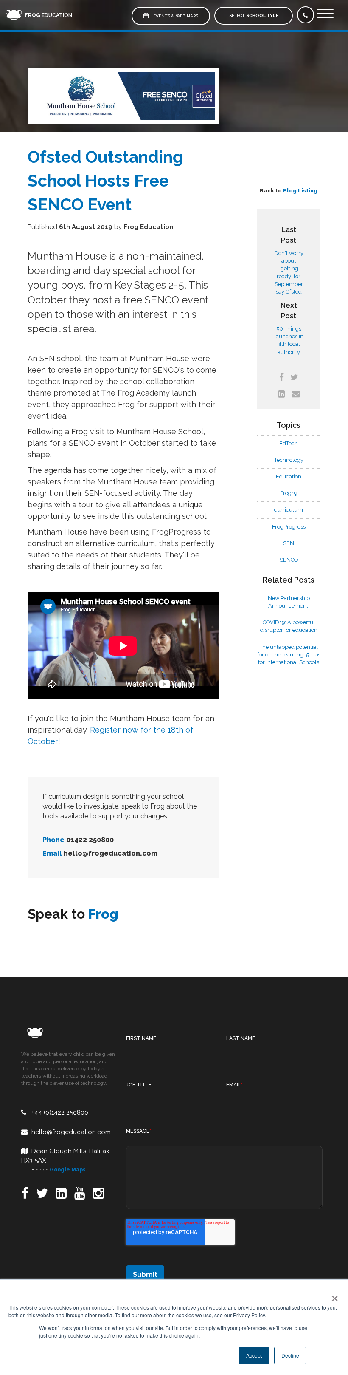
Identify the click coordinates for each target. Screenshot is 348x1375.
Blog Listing (300, 190)
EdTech (288, 443)
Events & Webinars (175, 16)
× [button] (333, 1295)
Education (48, 15)
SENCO (289, 560)
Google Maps (68, 1170)
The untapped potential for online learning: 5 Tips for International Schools (288, 654)
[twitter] (294, 377)
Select (253, 15)
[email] (296, 394)
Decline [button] (290, 1355)
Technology (288, 460)
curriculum (288, 509)
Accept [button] (254, 1355)
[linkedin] (281, 394)
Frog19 (288, 493)
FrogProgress (289, 526)
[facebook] (281, 377)
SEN (288, 543)
